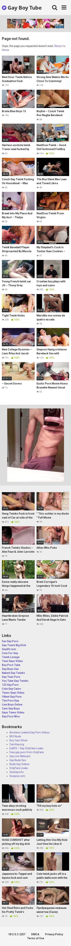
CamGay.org (16, 744)
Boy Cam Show (18, 740)
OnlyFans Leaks (18, 768)
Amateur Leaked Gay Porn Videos (29, 732)
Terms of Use (35, 938)
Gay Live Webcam (19, 756)
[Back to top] (64, 938)
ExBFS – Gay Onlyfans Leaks (26, 748)
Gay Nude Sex (17, 760)
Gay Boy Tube (24, 7)
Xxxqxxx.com (17, 775)
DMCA (35, 934)
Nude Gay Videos (19, 764)
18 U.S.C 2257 (16, 934)
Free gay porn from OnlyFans (26, 752)
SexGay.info (16, 772)
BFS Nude (15, 736)
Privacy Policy (54, 934)
